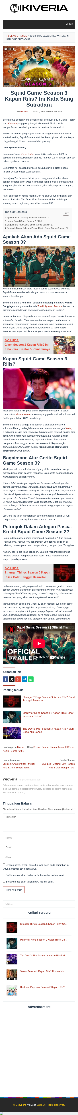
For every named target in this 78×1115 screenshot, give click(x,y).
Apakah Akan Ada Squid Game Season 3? (28, 217)
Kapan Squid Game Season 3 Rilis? (24, 221)
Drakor (36, 747)
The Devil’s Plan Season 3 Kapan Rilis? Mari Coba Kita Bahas (48, 730)
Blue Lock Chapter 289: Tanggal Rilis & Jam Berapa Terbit (58, 763)
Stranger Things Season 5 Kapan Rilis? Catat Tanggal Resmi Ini (49, 698)
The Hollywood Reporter (50, 306)
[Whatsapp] (31, 679)
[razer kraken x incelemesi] (39, 1113)
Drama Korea (57, 747)
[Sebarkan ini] (5, 679)
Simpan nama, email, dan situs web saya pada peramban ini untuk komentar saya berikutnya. (36, 866)
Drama (45, 747)
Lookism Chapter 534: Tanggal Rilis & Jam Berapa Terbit (19, 763)
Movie (20, 747)
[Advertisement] (39, 1051)
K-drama (12, 123)
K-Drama (69, 747)
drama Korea (27, 154)
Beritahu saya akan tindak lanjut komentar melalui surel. (35, 875)
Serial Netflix (17, 750)
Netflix (6, 750)
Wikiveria (10, 779)
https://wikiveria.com (30, 779)
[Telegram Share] (24, 679)
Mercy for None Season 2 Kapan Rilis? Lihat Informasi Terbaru (48, 714)
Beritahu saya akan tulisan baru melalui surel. (30, 881)
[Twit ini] (12, 679)
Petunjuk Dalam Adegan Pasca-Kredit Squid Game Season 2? (37, 228)
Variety (69, 428)
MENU (69, 24)
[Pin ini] (18, 679)
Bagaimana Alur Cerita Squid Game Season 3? (30, 224)
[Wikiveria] (39, 7)
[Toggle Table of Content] (64, 213)
